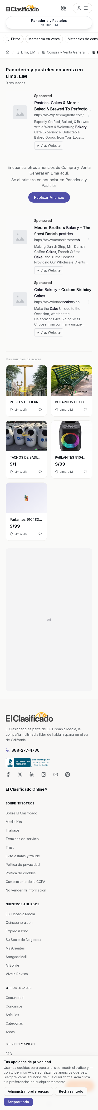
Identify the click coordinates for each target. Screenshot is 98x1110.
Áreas (10, 1032)
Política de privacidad (23, 864)
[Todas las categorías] (64, 8)
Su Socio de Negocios (23, 940)
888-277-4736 (25, 750)
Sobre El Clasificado (21, 813)
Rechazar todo (71, 1091)
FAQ (9, 1054)
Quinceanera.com (19, 922)
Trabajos (13, 830)
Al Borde (12, 965)
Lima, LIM (28, 52)
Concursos (14, 1006)
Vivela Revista (17, 974)
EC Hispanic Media (20, 914)
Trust (10, 847)
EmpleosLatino (17, 931)
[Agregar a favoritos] (40, 410)
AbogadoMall (16, 957)
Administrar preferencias (28, 1091)
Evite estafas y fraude (23, 856)
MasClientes (15, 948)
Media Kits (14, 822)
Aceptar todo (18, 1102)
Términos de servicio (22, 839)
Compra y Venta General (66, 52)
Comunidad (15, 998)
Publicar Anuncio (49, 197)
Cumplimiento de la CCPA (25, 882)
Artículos (12, 1015)
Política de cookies (21, 873)
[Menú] (82, 8)
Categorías (14, 1023)
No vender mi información (26, 890)
